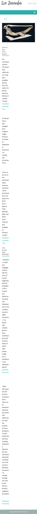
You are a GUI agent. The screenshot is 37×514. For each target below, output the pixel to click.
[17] (18, 41)
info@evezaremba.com (5, 106)
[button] (34, 12)
